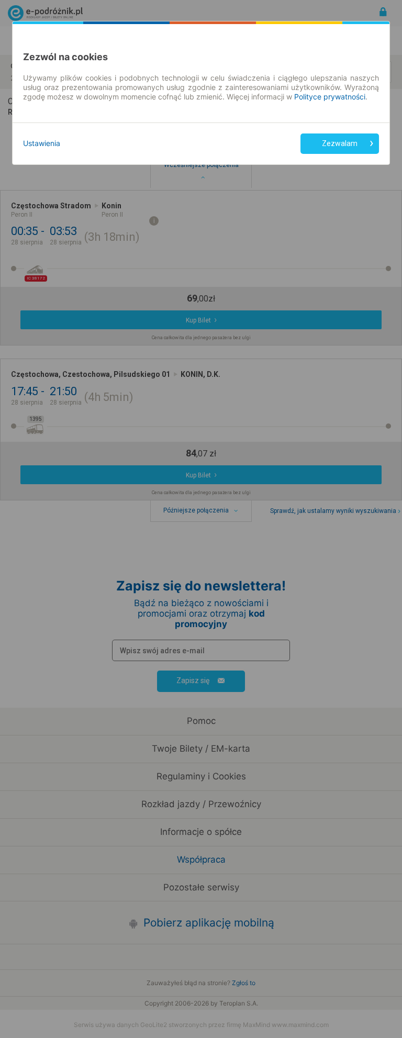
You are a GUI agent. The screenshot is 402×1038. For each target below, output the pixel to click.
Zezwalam (340, 143)
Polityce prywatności (329, 96)
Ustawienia (41, 143)
